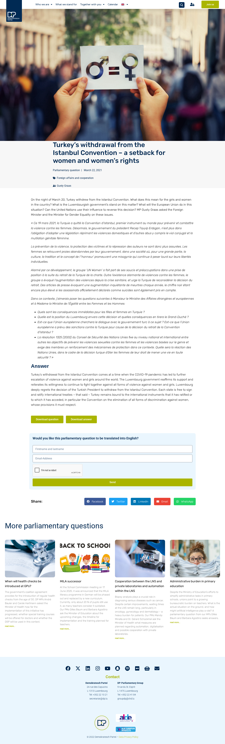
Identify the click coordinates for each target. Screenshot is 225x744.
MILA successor (70, 581)
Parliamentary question (66, 170)
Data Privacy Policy (128, 737)
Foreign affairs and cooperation (75, 178)
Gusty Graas (64, 185)
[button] (95, 501)
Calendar (113, 4)
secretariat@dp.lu (98, 698)
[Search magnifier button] (181, 5)
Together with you (90, 4)
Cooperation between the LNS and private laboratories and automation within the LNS (139, 586)
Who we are (42, 4)
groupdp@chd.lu (125, 698)
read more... (10, 626)
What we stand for (66, 4)
